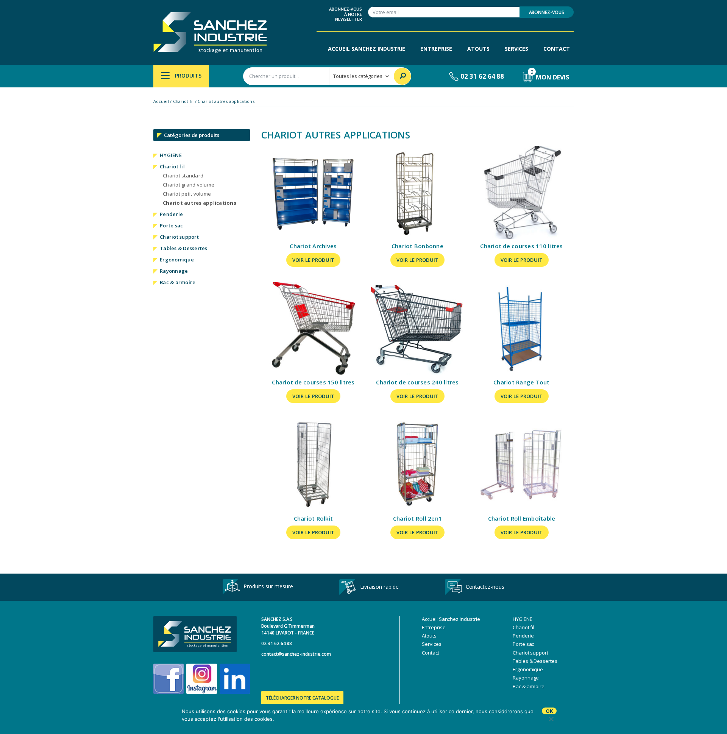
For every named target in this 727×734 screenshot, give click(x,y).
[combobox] (286, 76)
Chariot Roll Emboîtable (521, 518)
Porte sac (171, 225)
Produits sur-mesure (268, 586)
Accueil (161, 101)
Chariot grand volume (188, 184)
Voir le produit (313, 260)
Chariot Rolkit (313, 518)
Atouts (478, 48)
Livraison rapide (379, 586)
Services (517, 48)
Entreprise (436, 48)
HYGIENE (171, 155)
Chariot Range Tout (521, 382)
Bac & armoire (177, 282)
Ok (549, 711)
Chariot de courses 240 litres (417, 382)
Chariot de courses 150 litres (313, 382)
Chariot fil (183, 101)
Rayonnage (174, 270)
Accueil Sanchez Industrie (366, 48)
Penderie (171, 214)
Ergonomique (177, 259)
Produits (187, 75)
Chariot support (179, 236)
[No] (551, 719)
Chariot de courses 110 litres (521, 246)
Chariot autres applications (199, 202)
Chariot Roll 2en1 (417, 518)
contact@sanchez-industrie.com (296, 654)
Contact (556, 48)
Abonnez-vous (546, 12)
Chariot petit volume (187, 193)
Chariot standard (183, 175)
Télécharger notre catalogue (302, 698)
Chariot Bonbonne (417, 246)
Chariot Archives (313, 246)
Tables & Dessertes (183, 248)
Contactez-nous (485, 586)
